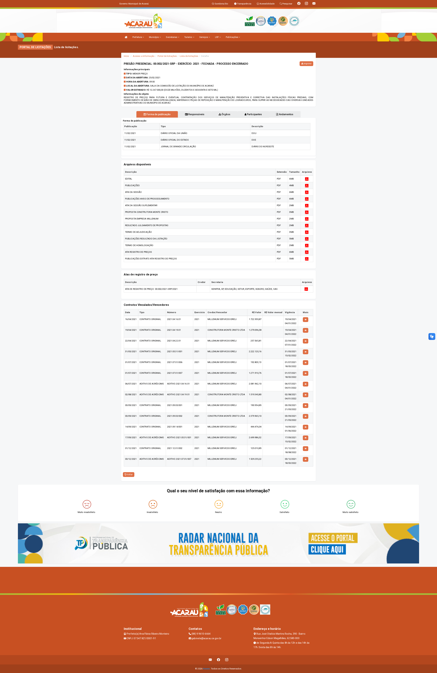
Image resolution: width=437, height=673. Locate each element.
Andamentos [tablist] (285, 114)
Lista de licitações (189, 56)
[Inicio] (126, 37)
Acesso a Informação (143, 56)
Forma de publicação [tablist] (158, 114)
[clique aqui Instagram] (227, 660)
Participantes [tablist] (254, 114)
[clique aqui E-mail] (210, 660)
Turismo (188, 37)
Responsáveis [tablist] (196, 114)
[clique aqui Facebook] (219, 660)
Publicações (232, 37)
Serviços (204, 37)
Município (154, 37)
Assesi (206, 668)
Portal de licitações (167, 56)
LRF (217, 37)
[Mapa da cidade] (218, 579)
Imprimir (307, 63)
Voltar (129, 474)
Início (126, 56)
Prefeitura (137, 37)
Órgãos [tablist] (225, 114)
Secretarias (172, 37)
